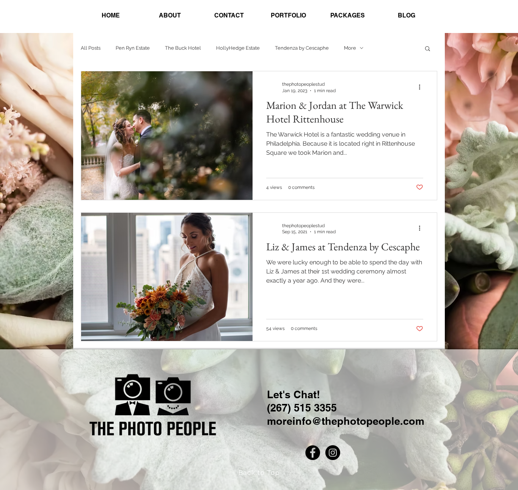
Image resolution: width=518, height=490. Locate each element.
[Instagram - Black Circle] (332, 452)
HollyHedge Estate (238, 48)
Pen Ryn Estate (133, 48)
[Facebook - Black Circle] (312, 452)
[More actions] (422, 86)
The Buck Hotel (183, 48)
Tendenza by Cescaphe (302, 48)
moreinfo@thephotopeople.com (345, 421)
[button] (427, 49)
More (350, 48)
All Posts (90, 48)
